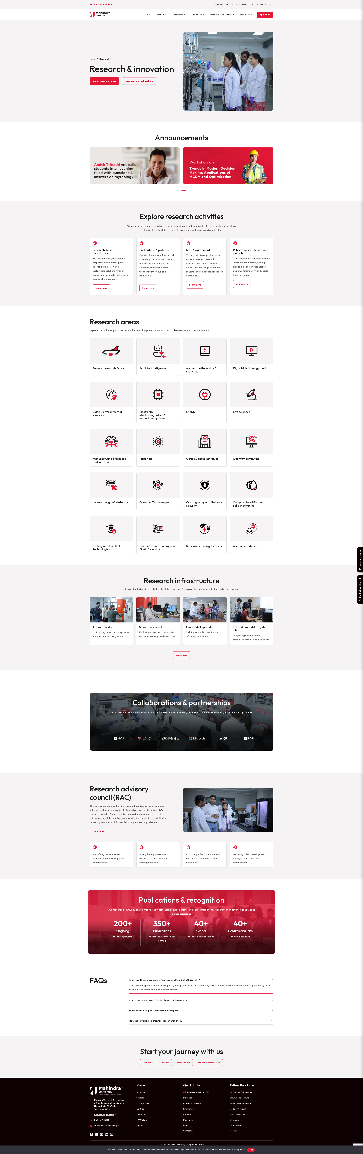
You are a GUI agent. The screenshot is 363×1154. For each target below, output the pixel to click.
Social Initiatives (237, 1114)
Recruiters (261, 4)
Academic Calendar (192, 1103)
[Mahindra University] (100, 14)
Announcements (101, 4)
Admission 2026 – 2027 (198, 1092)
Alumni (252, 4)
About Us (159, 14)
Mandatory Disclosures (241, 1092)
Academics (177, 14)
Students (234, 4)
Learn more (101, 288)
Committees (236, 1119)
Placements (189, 1119)
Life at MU (245, 14)
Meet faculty (183, 1062)
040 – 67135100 (101, 1120)
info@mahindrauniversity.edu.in (108, 1125)
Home (147, 14)
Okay (251, 1149)
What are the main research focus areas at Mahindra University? (164, 979)
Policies (233, 1130)
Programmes (142, 1103)
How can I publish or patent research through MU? (156, 1020)
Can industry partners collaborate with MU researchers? (160, 1000)
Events (139, 1125)
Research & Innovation (221, 14)
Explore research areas (104, 81)
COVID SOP (235, 1125)
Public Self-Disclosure (240, 1103)
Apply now (265, 14)
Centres (140, 1108)
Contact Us (188, 1130)
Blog (185, 1125)
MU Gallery (141, 1119)
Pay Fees (187, 1097)
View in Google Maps (104, 1114)
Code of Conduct (238, 1108)
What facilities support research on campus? (153, 1010)
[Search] (270, 4)
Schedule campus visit (209, 1062)
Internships (188, 1108)
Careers (165, 1062)
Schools (140, 1097)
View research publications (139, 81)
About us (147, 1062)
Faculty (244, 4)
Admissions (196, 14)
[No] (359, 1149)
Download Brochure (239, 1097)
